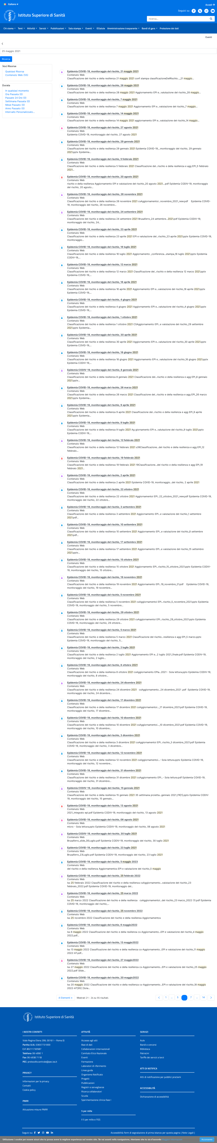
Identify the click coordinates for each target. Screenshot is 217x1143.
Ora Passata (14, 94)
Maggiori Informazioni (172, 1139)
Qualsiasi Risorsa (14, 71)
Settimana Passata (17, 101)
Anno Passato (15, 108)
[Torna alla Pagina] (2, 43)
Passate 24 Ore (15, 97)
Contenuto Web (16, 75)
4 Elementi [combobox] (64, 997)
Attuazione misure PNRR (35, 1109)
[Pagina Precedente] (159, 998)
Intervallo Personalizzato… (20, 111)
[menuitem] (9, 28)
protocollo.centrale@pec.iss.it (42, 1061)
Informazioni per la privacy (36, 1081)
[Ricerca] (211, 18)
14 (204, 997)
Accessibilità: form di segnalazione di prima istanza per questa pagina (145, 1132)
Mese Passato (15, 104)
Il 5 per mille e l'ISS (90, 1119)
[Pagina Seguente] (211, 998)
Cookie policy (29, 1090)
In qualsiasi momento (17, 90)
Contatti (27, 1085)
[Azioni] (5, 4)
